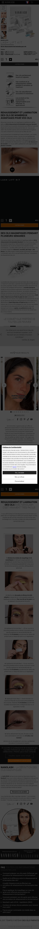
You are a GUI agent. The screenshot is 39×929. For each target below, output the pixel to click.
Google (14, 467)
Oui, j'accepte (19, 473)
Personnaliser (19, 481)
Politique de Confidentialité (12, 447)
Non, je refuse (19, 477)
